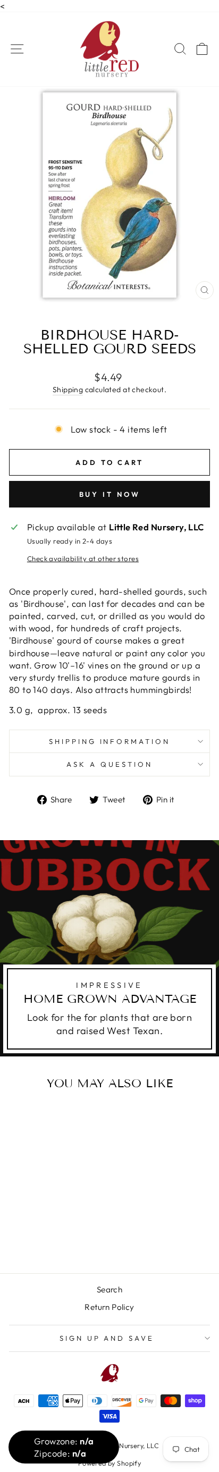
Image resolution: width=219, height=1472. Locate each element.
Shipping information (110, 741)
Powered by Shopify (109, 1463)
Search (109, 1289)
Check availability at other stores (83, 558)
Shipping (68, 389)
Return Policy (109, 1307)
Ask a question (109, 764)
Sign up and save (107, 1338)
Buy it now (109, 494)
